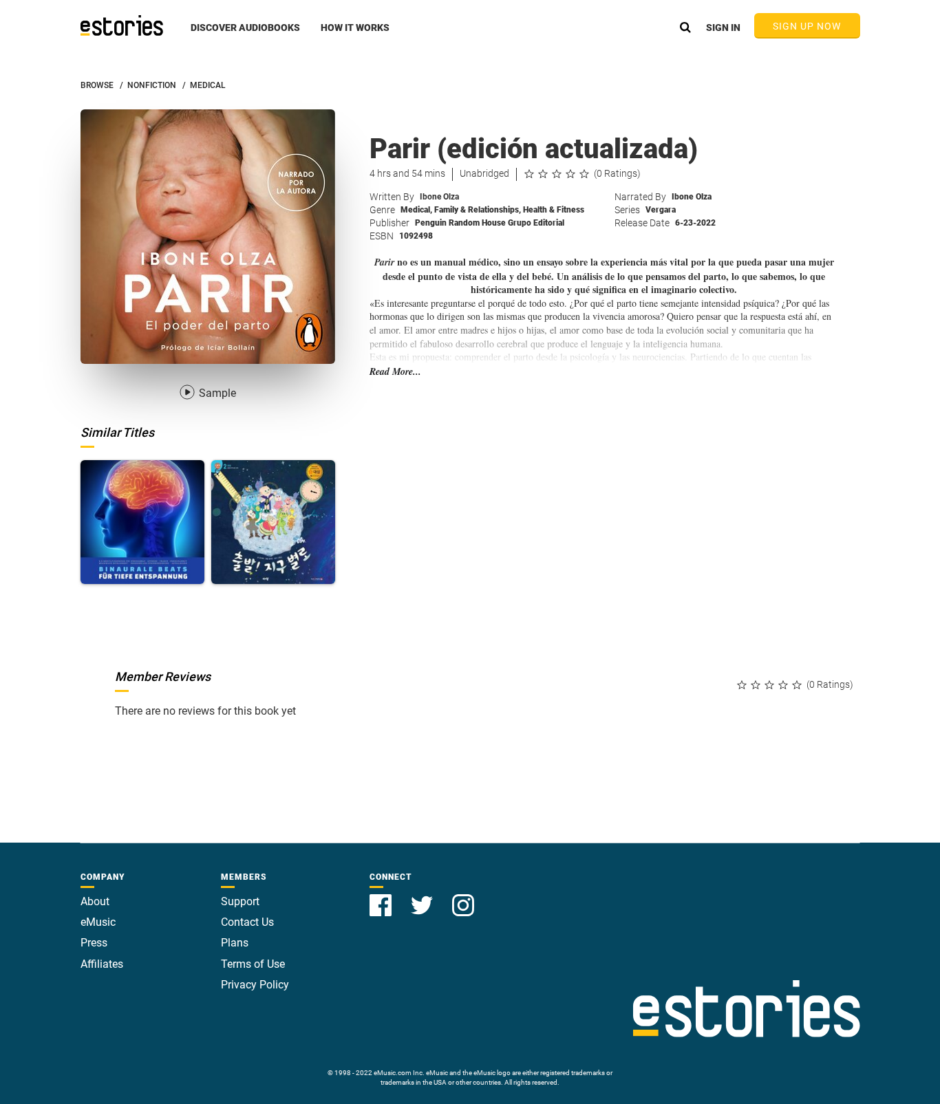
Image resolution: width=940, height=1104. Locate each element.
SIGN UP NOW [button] (807, 26)
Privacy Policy (255, 984)
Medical (416, 210)
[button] (245, 35)
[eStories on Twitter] (423, 897)
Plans (234, 942)
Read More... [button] (395, 371)
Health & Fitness (553, 210)
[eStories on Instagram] (463, 897)
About (95, 901)
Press (94, 942)
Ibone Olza (439, 197)
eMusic (98, 922)
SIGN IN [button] (723, 27)
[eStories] (122, 25)
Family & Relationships (477, 210)
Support (240, 901)
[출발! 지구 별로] (273, 522)
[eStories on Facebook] (382, 897)
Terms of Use (253, 964)
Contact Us (247, 922)
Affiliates (102, 964)
